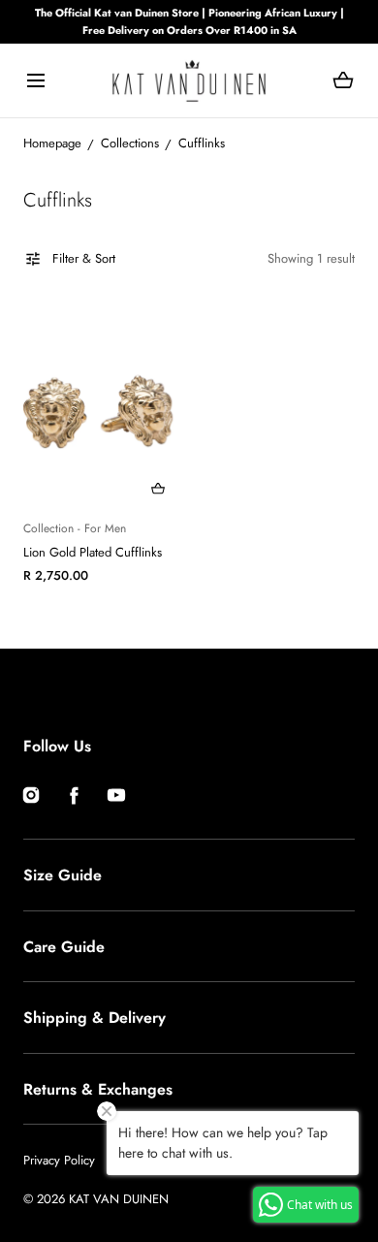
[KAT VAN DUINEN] (189, 80)
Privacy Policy (59, 1160)
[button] (35, 81)
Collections (130, 143)
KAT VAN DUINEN (119, 1199)
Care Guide (64, 947)
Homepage (52, 143)
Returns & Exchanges (98, 1089)
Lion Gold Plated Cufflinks (92, 552)
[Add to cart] (157, 488)
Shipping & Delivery (94, 1017)
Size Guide (62, 875)
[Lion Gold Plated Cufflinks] (102, 405)
